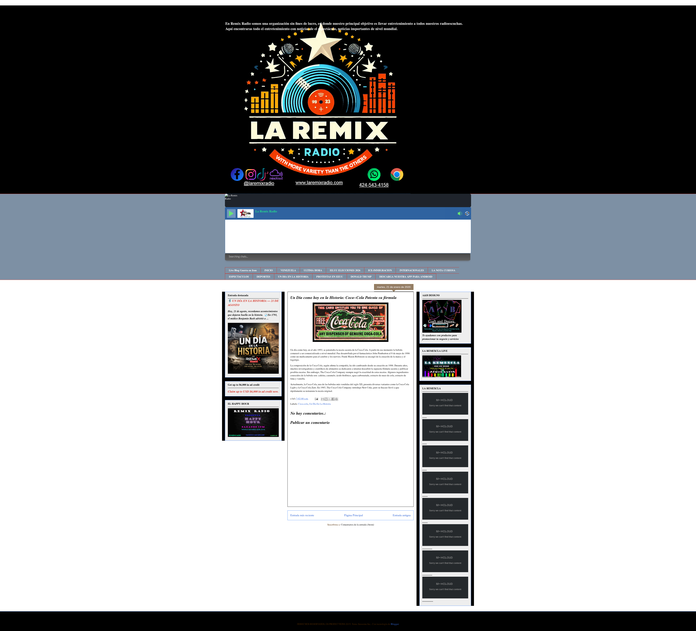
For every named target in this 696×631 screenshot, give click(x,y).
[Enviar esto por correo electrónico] (322, 399)
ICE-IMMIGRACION (380, 270)
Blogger (395, 624)
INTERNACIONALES (412, 270)
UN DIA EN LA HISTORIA (293, 276)
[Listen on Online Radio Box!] (467, 213)
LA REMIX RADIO (255, 14)
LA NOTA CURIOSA (443, 270)
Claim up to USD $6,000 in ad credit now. (253, 391)
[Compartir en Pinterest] (336, 399)
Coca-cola (303, 403)
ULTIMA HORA (313, 270)
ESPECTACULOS (239, 276)
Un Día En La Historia (320, 403)
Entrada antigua (402, 515)
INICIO (268, 270)
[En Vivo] (231, 213)
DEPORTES (263, 276)
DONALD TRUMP (361, 276)
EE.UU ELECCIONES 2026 (345, 270)
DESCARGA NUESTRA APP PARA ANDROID (405, 276)
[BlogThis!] (326, 399)
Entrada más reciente (302, 515)
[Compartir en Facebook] (333, 399)
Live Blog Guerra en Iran (243, 270)
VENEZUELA (288, 270)
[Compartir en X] (329, 399)
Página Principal (353, 515)
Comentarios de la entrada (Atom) (357, 524)
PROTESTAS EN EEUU (329, 276)
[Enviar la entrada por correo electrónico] (316, 398)
